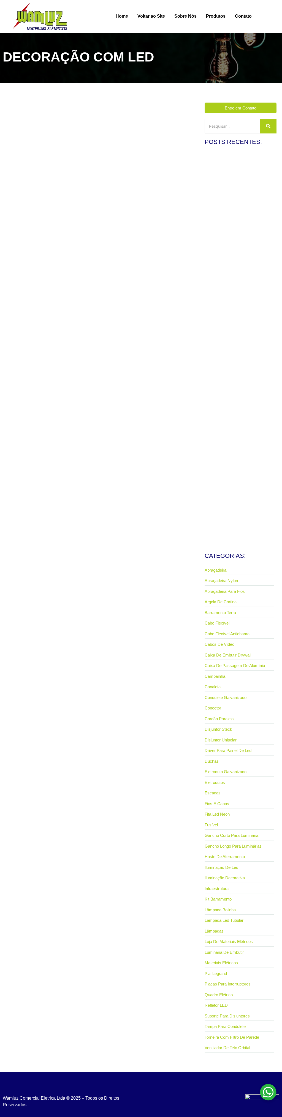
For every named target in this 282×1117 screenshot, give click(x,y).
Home (122, 16)
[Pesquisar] (268, 126)
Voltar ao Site (151, 16)
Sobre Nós (185, 16)
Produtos (216, 16)
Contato (243, 16)
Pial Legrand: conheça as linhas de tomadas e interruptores (235, 211)
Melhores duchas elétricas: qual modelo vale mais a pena (239, 289)
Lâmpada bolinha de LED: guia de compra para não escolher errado (234, 522)
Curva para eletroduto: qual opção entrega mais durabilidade (240, 367)
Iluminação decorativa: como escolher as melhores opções (240, 444)
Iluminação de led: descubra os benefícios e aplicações (64, 231)
